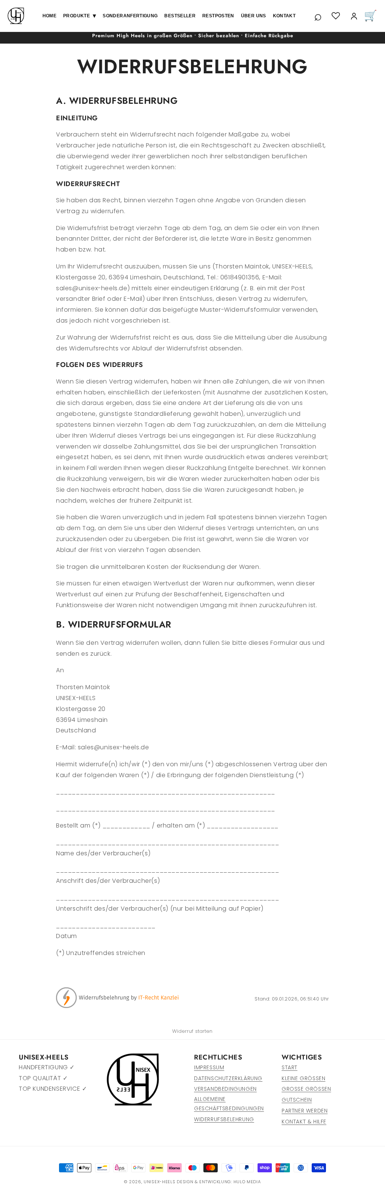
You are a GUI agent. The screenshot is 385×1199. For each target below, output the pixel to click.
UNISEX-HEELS (159, 1182)
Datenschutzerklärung (228, 1078)
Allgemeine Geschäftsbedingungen (229, 1103)
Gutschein (297, 1100)
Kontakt (284, 15)
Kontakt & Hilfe (304, 1121)
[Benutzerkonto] (354, 16)
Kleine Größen (303, 1078)
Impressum (209, 1067)
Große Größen (306, 1089)
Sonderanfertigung (130, 15)
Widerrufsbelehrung (224, 1119)
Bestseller (180, 15)
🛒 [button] (370, 16)
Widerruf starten (192, 1031)
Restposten (218, 15)
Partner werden (304, 1110)
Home (49, 15)
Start (289, 1067)
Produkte (79, 15)
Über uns (253, 15)
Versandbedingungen (225, 1089)
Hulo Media (247, 1182)
